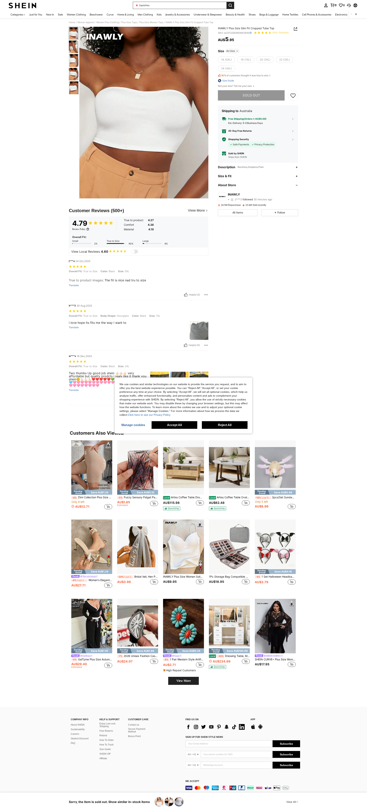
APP (252, 719)
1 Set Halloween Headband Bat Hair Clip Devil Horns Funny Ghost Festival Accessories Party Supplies (276, 576)
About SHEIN (77, 724)
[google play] (260, 728)
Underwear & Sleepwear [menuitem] (208, 14)
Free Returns (106, 731)
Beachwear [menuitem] (96, 14)
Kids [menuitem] (159, 14)
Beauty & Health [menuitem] (235, 14)
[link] (333, 5)
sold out (251, 95)
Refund (103, 735)
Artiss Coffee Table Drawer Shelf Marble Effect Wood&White (184, 497)
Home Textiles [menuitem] (290, 14)
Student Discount (80, 738)
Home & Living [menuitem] (125, 14)
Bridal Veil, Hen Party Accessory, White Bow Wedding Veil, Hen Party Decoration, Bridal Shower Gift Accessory (138, 576)
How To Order (106, 740)
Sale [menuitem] (60, 14)
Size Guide (105, 749)
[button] (349, 5)
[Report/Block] (206, 294)
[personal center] (326, 5)
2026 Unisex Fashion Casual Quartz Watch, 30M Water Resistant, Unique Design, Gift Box (138, 656)
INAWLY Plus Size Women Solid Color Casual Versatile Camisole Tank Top (183, 576)
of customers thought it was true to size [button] (244, 75)
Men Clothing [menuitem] (145, 14)
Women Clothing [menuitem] (76, 14)
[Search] (230, 5)
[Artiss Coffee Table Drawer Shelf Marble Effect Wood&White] (183, 467)
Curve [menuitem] (110, 14)
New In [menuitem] (50, 14)
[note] (91, 492)
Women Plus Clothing (107, 22)
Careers (75, 734)
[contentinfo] (242, 788)
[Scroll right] (356, 14)
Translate (74, 285)
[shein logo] (22, 5)
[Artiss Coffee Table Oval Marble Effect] (229, 467)
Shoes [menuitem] (252, 14)
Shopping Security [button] (238, 139)
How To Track (106, 744)
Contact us (133, 724)
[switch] (134, 251)
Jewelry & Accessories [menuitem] (177, 14)
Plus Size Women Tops (151, 22)
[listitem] (92, 477)
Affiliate (103, 758)
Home (72, 22)
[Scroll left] (351, 14)
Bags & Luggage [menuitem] (268, 14)
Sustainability (78, 729)
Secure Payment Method (136, 730)
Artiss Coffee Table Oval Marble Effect (229, 497)
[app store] (253, 728)
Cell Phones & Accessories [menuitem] (316, 14)
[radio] (226, 59)
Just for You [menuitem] (35, 14)
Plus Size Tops (129, 22)
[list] (216, 727)
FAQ (73, 743)
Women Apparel (85, 22)
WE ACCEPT (192, 781)
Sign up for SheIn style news (204, 737)
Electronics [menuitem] (341, 14)
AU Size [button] (230, 51)
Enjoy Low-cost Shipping (107, 725)
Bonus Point (134, 736)
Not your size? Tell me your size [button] (235, 86)
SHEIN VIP (105, 754)
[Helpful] (186, 294)
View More (183, 680)
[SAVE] (293, 95)
